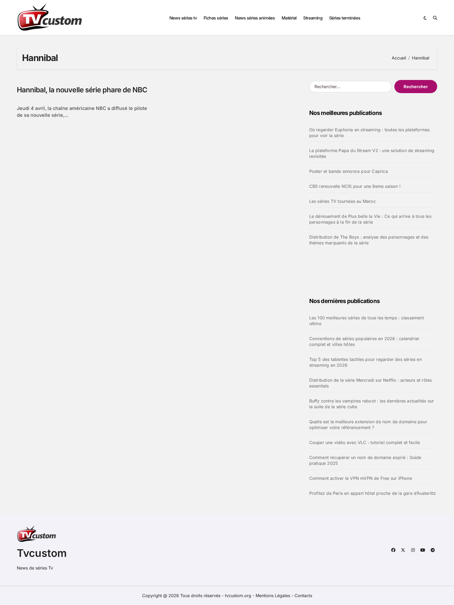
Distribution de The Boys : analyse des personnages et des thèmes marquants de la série (368, 239)
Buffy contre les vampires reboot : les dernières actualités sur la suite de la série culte (371, 403)
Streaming (312, 18)
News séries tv (183, 18)
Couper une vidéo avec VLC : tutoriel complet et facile (364, 442)
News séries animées (255, 18)
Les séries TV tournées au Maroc (342, 201)
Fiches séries (216, 18)
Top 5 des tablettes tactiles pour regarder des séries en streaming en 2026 (365, 362)
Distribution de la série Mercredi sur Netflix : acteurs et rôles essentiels (370, 383)
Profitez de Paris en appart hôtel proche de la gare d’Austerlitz (372, 493)
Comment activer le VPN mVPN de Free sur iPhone (360, 478)
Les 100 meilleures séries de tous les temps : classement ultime (366, 320)
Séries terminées (344, 18)
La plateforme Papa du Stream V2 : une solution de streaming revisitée (372, 153)
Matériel (289, 18)
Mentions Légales (273, 595)
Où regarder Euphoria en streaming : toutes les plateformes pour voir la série (369, 132)
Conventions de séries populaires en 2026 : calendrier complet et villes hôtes (364, 341)
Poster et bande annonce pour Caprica (348, 171)
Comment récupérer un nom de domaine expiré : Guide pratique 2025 (365, 460)
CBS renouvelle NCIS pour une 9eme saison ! (355, 186)
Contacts (303, 595)
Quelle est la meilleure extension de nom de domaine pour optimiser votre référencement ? (368, 424)
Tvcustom (42, 553)
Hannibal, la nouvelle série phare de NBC (82, 89)
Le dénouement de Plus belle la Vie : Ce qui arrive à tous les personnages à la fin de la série (370, 219)
